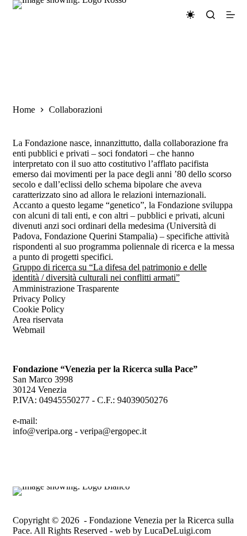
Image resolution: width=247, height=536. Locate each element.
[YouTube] (84, 476)
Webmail (29, 330)
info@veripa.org (42, 431)
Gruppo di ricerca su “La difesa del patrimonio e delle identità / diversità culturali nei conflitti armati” (110, 272)
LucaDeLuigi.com (177, 530)
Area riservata (38, 319)
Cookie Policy (38, 309)
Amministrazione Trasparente (66, 288)
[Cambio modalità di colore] (190, 14)
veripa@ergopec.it (113, 431)
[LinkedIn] (114, 476)
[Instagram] (53, 476)
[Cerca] (210, 14)
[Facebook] (23, 476)
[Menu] (230, 14)
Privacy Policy (39, 299)
